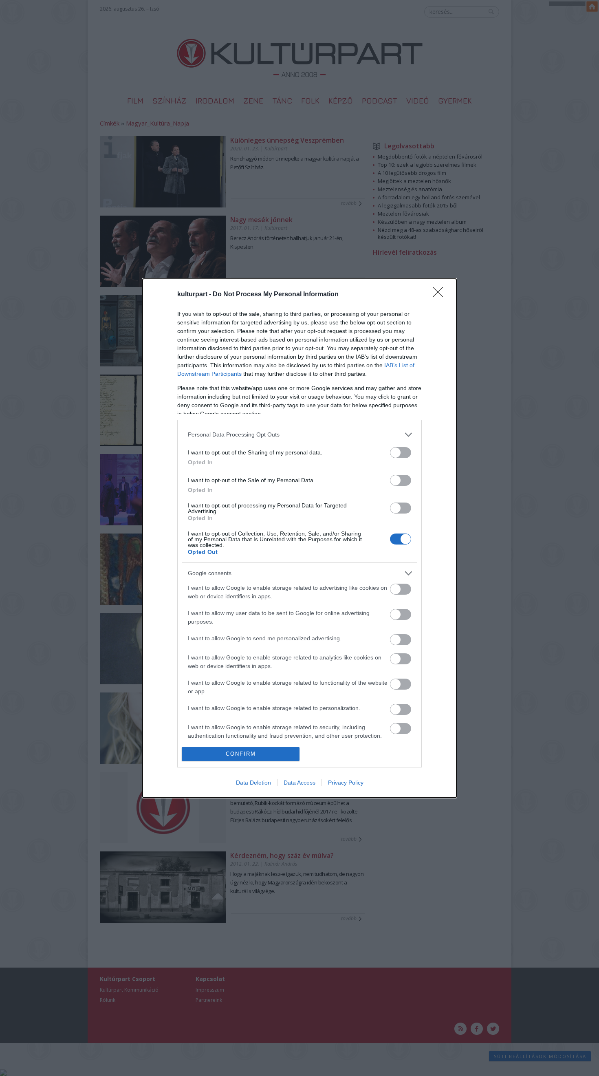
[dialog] (299, 538)
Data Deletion (253, 782)
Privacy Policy (345, 782)
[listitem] (299, 434)
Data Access (299, 782)
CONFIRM (241, 754)
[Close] (440, 294)
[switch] (400, 452)
